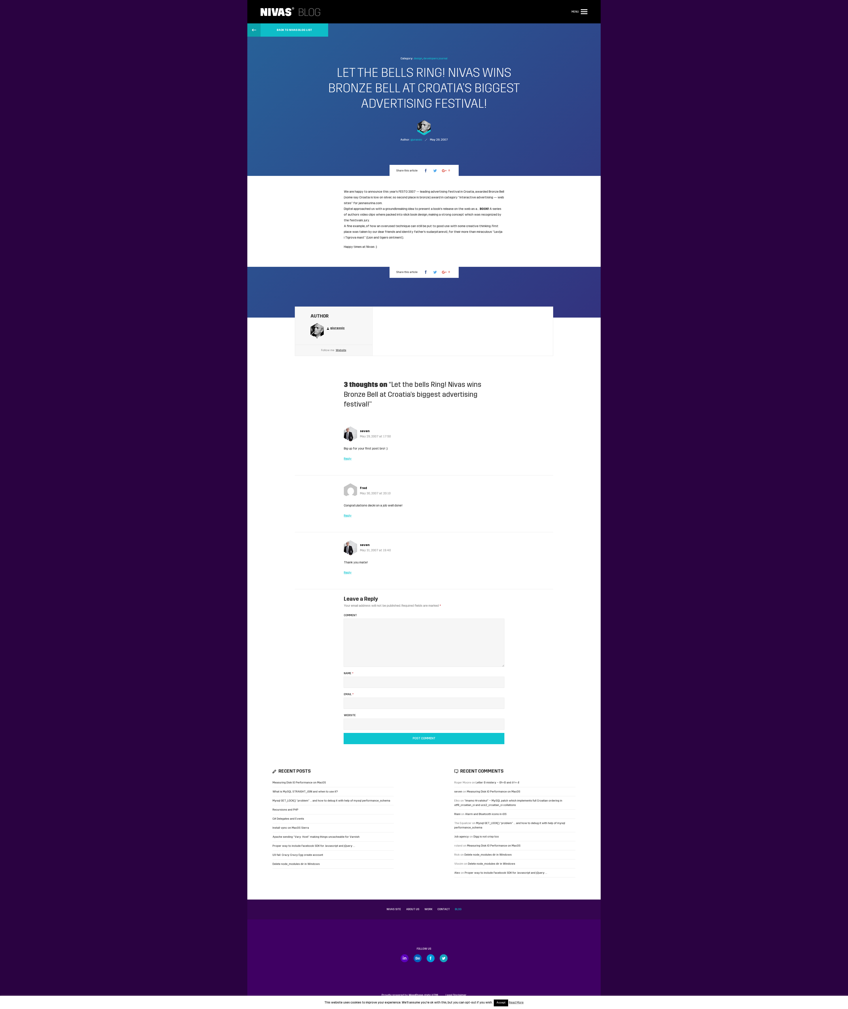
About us (412, 909)
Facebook (431, 958)
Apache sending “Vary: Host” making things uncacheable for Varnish (316, 837)
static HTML (424, 995)
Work (428, 909)
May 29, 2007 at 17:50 (375, 436)
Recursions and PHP (285, 809)
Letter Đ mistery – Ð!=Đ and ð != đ (497, 782)
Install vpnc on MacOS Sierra (291, 827)
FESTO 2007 (407, 192)
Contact (443, 909)
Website (341, 350)
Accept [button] (500, 1002)
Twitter (444, 958)
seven (365, 431)
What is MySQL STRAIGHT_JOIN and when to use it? (305, 791)
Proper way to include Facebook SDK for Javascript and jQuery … (314, 846)
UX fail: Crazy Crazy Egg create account (298, 855)
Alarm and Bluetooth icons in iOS (486, 814)
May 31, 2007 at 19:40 (375, 550)
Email (349, 694)
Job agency (461, 836)
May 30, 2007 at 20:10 (375, 493)
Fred (363, 488)
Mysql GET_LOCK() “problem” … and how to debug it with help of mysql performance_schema (331, 800)
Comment (350, 615)
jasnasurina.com (370, 203)
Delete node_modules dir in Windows (296, 864)
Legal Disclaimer (456, 995)
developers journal (435, 58)
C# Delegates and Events (288, 818)
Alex (457, 873)
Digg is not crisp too (486, 836)
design (418, 58)
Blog (458, 909)
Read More (516, 1002)
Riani (457, 814)
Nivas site (394, 909)
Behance (418, 958)
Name (348, 673)
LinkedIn (405, 958)
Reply (348, 459)
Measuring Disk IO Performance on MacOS (299, 782)
